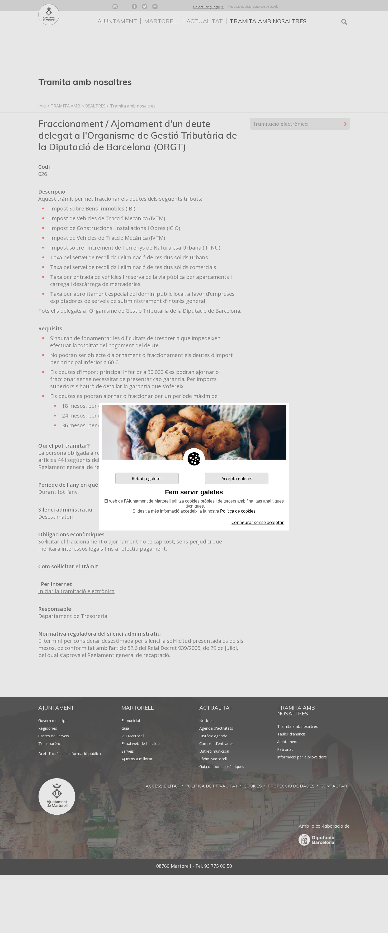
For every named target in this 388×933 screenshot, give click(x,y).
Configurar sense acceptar (257, 522)
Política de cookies (237, 511)
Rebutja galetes (147, 478)
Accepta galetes (236, 478)
